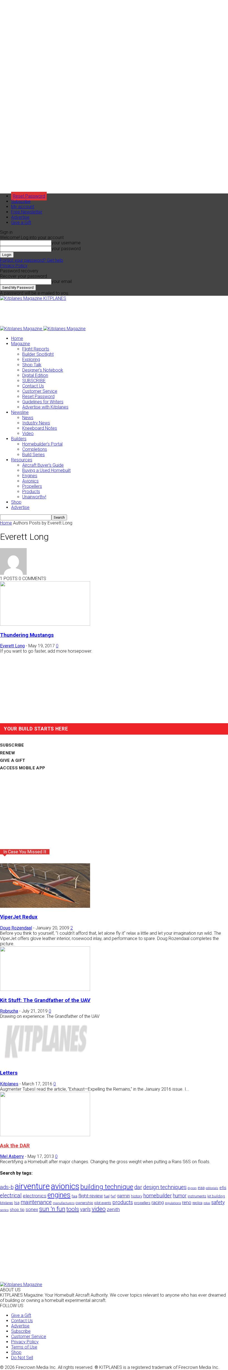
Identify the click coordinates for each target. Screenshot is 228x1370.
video (99, 1208)
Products (31, 491)
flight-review (90, 1196)
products (122, 1202)
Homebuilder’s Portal (42, 444)
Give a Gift (21, 222)
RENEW (7, 752)
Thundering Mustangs (27, 635)
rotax (207, 1203)
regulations (173, 1203)
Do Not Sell (22, 1357)
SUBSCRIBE (34, 380)
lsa (16, 1202)
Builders (18, 438)
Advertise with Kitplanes (45, 407)
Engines (29, 475)
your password (66, 248)
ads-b (7, 1187)
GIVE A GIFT (12, 760)
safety (218, 1202)
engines (59, 1195)
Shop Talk (31, 364)
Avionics (30, 481)
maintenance (36, 1202)
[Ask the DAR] (45, 1134)
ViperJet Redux (19, 917)
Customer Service (39, 391)
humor (180, 1196)
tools (72, 1209)
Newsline (20, 412)
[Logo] (21, 328)
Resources (21, 460)
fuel (107, 1196)
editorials (212, 1188)
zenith (113, 1209)
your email (61, 281)
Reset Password (38, 396)
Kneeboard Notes (39, 428)
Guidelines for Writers (42, 401)
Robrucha (9, 1011)
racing (158, 1202)
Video (28, 433)
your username (66, 242)
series (4, 1210)
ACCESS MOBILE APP (22, 767)
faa (74, 1196)
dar (138, 1187)
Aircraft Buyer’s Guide (43, 465)
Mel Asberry (12, 1156)
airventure (32, 1186)
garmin (123, 1196)
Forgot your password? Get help (31, 260)
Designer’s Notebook (42, 370)
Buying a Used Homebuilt (46, 470)
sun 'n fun (52, 1208)
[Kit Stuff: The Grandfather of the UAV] (45, 989)
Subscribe (21, 201)
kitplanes (6, 1203)
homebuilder (157, 1196)
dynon (192, 1188)
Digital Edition (35, 375)
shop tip (17, 1209)
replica (197, 1203)
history (136, 1196)
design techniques (165, 1187)
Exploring (31, 359)
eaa (201, 1187)
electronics (34, 1196)
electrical (11, 1195)
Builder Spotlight (38, 354)
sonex (32, 1209)
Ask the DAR (15, 1146)
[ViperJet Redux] (45, 906)
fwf (113, 1196)
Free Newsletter (26, 212)
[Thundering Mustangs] (45, 624)
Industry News (36, 423)
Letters (9, 1073)
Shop (16, 502)
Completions (34, 449)
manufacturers (64, 1203)
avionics (65, 1186)
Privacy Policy (14, 265)
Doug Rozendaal (16, 928)
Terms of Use (24, 1347)
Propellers (32, 486)
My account (22, 206)
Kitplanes (9, 1083)
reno (186, 1202)
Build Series (33, 454)
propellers (142, 1202)
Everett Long (12, 645)
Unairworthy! (34, 496)
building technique (106, 1187)
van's (85, 1209)
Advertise (20, 217)
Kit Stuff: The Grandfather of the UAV (45, 1000)
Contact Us (33, 386)
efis (222, 1187)
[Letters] (45, 1062)
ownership (84, 1202)
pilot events (102, 1203)
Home (17, 338)
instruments (197, 1196)
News (27, 417)
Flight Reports (35, 349)
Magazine (20, 343)
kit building (216, 1196)
